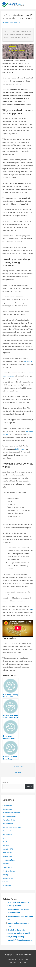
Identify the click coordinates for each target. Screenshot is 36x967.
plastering (6, 864)
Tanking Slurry (7, 878)
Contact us (12, 959)
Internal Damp (7, 853)
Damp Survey (7, 834)
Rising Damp (7, 867)
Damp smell (6, 831)
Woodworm (6, 885)
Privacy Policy (23, 959)
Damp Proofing (8, 22)
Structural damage (9, 871)
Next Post (18, 772)
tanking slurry (20, 449)
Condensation (7, 805)
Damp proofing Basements (11, 827)
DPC (4, 838)
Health (4, 842)
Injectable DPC (7, 849)
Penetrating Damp (8, 860)
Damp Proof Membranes (11, 813)
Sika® (30, 609)
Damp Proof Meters (9, 816)
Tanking (5, 875)
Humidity (5, 845)
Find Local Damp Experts (18, 962)
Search (5, 782)
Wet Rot (5, 882)
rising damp (28, 361)
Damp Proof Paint (8, 820)
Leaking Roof (7, 856)
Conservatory (7, 809)
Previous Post (18, 767)
